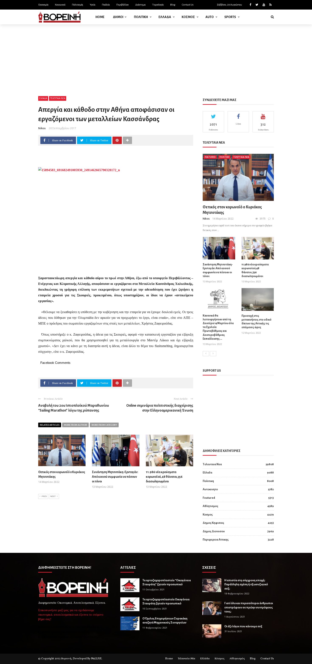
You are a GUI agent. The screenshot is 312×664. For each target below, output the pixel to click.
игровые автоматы (51, 632)
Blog (172, 4)
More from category (104, 425)
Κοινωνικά (60, 4)
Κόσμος (220, 659)
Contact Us (188, 4)
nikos (42, 128)
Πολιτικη (141, 17)
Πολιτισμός (77, 4)
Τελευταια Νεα (57, 98)
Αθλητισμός (237, 659)
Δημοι (118, 17)
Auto (209, 17)
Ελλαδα (165, 17)
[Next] (213, 353)
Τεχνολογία (158, 4)
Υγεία (92, 4)
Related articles (49, 425)
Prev (44, 496)
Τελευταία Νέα (186, 659)
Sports (230, 17)
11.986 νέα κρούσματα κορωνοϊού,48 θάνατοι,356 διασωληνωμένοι (164, 476)
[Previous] (206, 353)
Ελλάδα (205, 659)
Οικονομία (43, 4)
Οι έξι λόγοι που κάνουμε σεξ (243, 626)
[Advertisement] (156, 56)
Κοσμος (188, 17)
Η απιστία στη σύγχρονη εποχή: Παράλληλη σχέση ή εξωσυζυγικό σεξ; (246, 584)
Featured (210, 156)
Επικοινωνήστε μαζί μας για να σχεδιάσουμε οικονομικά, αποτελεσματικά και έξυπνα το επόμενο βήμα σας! (70, 615)
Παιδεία (106, 4)
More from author (75, 425)
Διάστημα (140, 4)
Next (53, 496)
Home (100, 17)
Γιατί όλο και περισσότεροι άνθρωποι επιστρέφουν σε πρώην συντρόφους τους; (248, 607)
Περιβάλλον (122, 4)
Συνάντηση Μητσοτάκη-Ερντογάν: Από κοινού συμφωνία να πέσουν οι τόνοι (115, 476)
